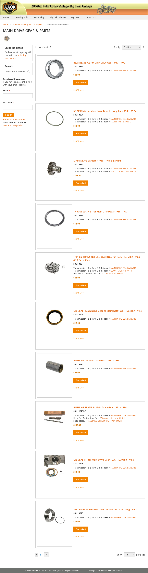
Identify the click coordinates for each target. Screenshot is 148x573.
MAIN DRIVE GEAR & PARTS (123, 70)
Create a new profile (13, 125)
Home (5, 24)
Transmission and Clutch (113, 418)
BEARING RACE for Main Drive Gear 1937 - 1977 (99, 62)
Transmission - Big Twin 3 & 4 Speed (27, 24)
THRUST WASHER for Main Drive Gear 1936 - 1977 (100, 211)
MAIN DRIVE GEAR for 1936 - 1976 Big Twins (97, 160)
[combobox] (18, 71)
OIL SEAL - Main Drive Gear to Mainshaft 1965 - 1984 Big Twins (107, 310)
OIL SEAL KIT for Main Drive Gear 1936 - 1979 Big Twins (103, 459)
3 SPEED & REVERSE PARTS (123, 171)
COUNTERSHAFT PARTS (121, 270)
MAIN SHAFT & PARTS (120, 121)
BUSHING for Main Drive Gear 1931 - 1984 (96, 360)
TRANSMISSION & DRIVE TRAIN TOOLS (104, 420)
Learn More (79, 89)
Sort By (117, 47)
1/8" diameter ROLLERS (111, 273)
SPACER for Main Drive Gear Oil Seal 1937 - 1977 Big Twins (105, 509)
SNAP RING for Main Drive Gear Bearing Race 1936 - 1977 (104, 111)
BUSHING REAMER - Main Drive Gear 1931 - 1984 (100, 407)
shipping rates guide (15, 56)
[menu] (74, 17)
